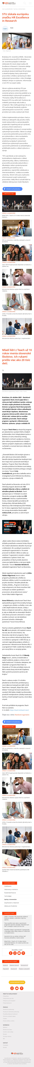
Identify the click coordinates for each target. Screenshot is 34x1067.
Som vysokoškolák (7, 9)
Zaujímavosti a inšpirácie (11, 903)
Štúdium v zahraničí (24, 969)
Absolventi (13, 969)
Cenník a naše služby (8, 1032)
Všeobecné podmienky (8, 1009)
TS (3, 370)
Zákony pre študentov (10, 906)
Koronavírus (24, 965)
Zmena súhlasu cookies (8, 1021)
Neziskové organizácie (22, 715)
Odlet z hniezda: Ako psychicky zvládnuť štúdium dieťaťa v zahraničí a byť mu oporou (16, 918)
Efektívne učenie (14, 965)
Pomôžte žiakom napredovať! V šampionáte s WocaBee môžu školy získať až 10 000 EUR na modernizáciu (17, 931)
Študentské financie (10, 893)
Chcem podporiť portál (17, 982)
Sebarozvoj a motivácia (11, 889)
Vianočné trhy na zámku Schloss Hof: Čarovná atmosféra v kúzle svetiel (15, 937)
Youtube (17, 990)
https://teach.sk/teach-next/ (19, 710)
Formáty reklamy (7, 1036)
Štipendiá (5, 969)
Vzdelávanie (7, 886)
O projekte (5, 1045)
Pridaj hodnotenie (7, 1003)
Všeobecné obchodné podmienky (11, 1011)
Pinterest (21, 990)
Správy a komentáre (19, 9)
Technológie (7, 896)
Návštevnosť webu (7, 1029)
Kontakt (5, 1034)
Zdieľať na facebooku (13, 189)
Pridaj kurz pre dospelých (9, 1000)
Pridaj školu (6, 996)
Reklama (5, 1027)
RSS (4, 1038)
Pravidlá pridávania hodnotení (10, 1014)
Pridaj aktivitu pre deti (8, 998)
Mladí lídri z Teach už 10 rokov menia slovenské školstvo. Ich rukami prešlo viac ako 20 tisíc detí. (16, 942)
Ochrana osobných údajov (9, 1016)
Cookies (5, 1018)
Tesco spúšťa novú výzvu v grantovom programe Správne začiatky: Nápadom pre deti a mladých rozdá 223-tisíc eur (16, 924)
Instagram (12, 990)
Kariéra (5, 965)
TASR (11, 28)
